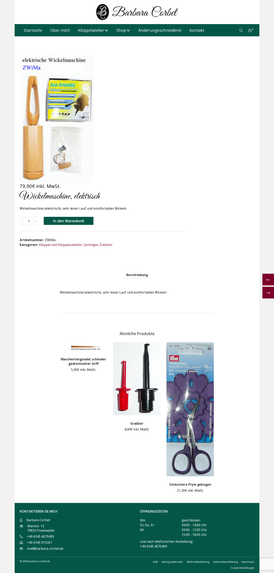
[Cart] (247, 30)
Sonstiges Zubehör (98, 245)
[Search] (238, 30)
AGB (155, 562)
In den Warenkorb (68, 220)
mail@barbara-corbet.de (45, 548)
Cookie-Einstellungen (242, 568)
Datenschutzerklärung (225, 562)
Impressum (248, 562)
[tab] (137, 275)
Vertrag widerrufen (172, 562)
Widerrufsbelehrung (198, 562)
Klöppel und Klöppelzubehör (60, 245)
